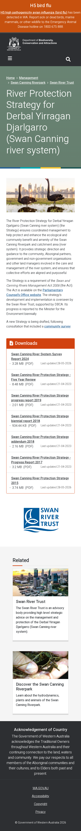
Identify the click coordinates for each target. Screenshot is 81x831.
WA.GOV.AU (41, 788)
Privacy (40, 812)
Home (10, 78)
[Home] (31, 43)
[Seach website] (68, 58)
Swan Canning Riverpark (28, 82)
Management (28, 78)
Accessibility (40, 796)
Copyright (40, 804)
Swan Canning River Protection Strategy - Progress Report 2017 (41, 460)
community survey (57, 326)
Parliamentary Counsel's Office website (34, 292)
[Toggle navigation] (10, 58)
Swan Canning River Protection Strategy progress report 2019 (40, 398)
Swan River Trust (62, 82)
